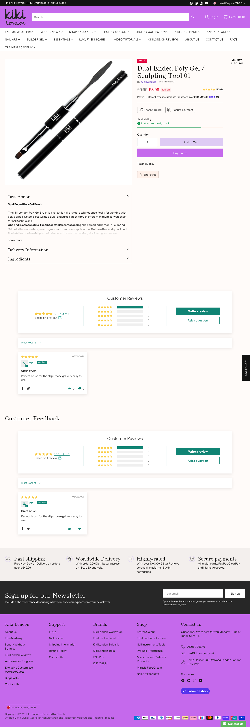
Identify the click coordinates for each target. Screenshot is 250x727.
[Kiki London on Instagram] (201, 3)
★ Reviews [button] (246, 367)
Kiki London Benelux (106, 638)
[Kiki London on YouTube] (206, 3)
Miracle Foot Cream (149, 667)
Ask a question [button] (198, 320)
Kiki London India (104, 650)
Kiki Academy (13, 638)
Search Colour (146, 632)
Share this (150, 174)
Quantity (143, 134)
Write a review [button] (198, 311)
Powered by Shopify (53, 714)
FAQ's (52, 632)
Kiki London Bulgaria (106, 644)
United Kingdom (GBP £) (230, 3)
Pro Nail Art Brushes (150, 650)
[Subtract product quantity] (140, 142)
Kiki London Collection (151, 638)
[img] (29, 357)
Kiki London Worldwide (107, 632)
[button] (105, 307)
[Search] (193, 17)
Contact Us (12, 684)
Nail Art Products (148, 674)
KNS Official (100, 663)
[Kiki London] (15, 17)
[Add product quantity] (154, 142)
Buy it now (180, 153)
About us (10, 632)
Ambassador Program (19, 661)
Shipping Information (62, 644)
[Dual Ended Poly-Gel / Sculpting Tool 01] (68, 122)
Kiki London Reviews (18, 655)
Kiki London (148, 81)
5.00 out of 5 (62, 314)
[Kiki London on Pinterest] (196, 3)
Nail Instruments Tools (151, 644)
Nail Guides (56, 638)
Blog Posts (11, 678)
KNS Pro (98, 657)
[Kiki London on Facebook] (191, 3)
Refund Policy (58, 650)
